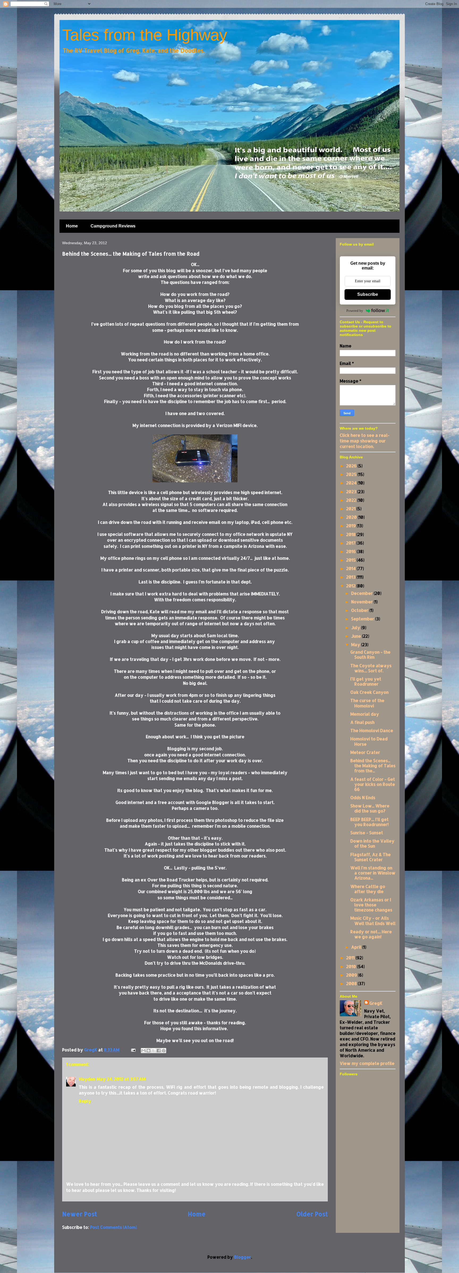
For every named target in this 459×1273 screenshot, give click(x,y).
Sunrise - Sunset (366, 832)
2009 (352, 975)
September (363, 618)
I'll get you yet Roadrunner (365, 681)
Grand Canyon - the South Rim (370, 654)
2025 (352, 474)
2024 (352, 483)
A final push (362, 722)
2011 (351, 957)
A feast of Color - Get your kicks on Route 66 (372, 784)
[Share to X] (153, 1050)
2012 (351, 585)
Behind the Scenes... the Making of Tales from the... (373, 765)
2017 (351, 543)
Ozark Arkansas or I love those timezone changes (371, 905)
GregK (375, 1003)
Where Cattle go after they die (367, 889)
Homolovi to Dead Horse (369, 741)
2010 (351, 966)
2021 (351, 508)
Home (72, 226)
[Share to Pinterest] (163, 1050)
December (362, 593)
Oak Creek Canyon (369, 692)
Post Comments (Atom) (113, 1227)
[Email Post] (133, 1049)
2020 (352, 517)
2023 (351, 491)
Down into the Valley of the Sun (372, 843)
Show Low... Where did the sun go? (369, 808)
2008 (352, 983)
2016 (351, 551)
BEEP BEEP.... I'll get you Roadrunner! (369, 821)
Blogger (242, 1257)
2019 (351, 525)
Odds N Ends (362, 797)
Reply (85, 1101)
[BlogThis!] (148, 1050)
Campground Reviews (113, 226)
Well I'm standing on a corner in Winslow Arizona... (373, 873)
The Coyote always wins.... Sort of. (371, 668)
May (356, 644)
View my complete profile (367, 1063)
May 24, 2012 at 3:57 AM (121, 1079)
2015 (351, 560)
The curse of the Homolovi (367, 703)
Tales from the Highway (144, 35)
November (362, 601)
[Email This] (143, 1050)
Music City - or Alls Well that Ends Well (373, 920)
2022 (351, 500)
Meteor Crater (365, 752)
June (356, 636)
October (360, 610)
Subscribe (367, 294)
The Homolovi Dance (371, 730)
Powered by (354, 311)
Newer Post (79, 1214)
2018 (351, 534)
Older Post (312, 1214)
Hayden (87, 1079)
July (356, 627)
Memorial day (364, 714)
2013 (351, 577)
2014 (351, 568)
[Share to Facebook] (158, 1050)
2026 (352, 465)
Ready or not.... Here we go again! (371, 934)
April (356, 947)
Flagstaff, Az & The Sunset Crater (370, 857)
